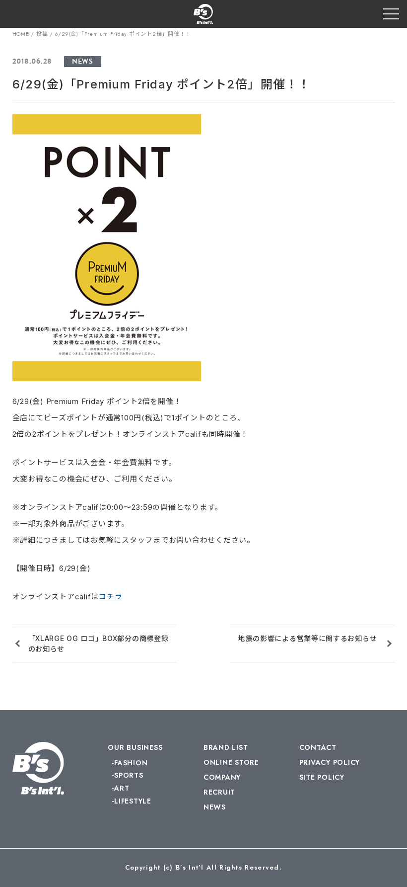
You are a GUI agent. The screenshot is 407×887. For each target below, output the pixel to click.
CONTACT (318, 747)
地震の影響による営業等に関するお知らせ (307, 638)
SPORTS (128, 775)
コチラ (110, 596)
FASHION (130, 763)
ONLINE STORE (231, 762)
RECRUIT (219, 792)
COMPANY (222, 777)
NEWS (82, 61)
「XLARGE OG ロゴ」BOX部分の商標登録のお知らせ (98, 643)
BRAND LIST (226, 747)
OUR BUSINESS (135, 747)
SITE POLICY (321, 777)
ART (121, 788)
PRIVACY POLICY (329, 762)
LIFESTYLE (132, 801)
